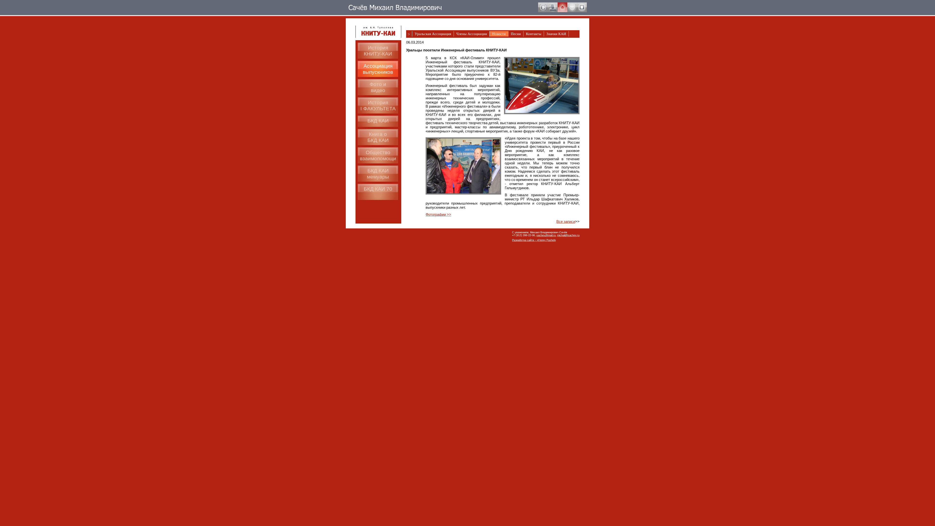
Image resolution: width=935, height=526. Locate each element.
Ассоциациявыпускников (378, 69)
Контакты (533, 34)
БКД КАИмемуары (378, 173)
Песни (516, 34)
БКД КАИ (378, 120)
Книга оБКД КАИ (378, 137)
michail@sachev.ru (568, 235)
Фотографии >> (438, 214)
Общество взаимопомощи (378, 155)
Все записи (565, 221)
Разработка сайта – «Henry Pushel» (534, 240)
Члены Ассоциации (471, 34)
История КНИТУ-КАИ (378, 50)
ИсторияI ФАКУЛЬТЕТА (378, 105)
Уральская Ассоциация (433, 34)
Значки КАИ (556, 34)
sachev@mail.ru (546, 235)
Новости (499, 34)
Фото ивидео (378, 87)
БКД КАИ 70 (378, 189)
